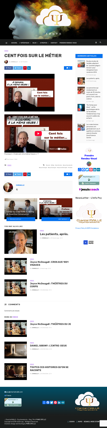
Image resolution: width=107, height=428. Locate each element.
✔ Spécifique (24, 43)
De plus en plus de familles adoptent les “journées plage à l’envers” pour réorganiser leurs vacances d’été (93, 66)
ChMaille (14, 62)
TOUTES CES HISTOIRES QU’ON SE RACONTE (49, 368)
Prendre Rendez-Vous (68, 43)
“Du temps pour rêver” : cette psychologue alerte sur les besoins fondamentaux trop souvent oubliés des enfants (93, 111)
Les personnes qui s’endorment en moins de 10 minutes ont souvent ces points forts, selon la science (93, 93)
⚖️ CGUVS (71, 422)
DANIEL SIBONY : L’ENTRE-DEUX (48, 345)
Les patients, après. (54, 234)
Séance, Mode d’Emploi (93, 422)
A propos (43, 43)
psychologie (43, 167)
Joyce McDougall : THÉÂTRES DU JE (50, 324)
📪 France (7, 395)
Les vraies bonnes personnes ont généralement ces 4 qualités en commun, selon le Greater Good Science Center (93, 131)
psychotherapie (62, 167)
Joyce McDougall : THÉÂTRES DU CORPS (49, 285)
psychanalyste (68, 165)
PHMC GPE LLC (41, 419)
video (70, 167)
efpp (53, 165)
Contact (54, 43)
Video (6, 50)
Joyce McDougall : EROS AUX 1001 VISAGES (49, 263)
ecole (48, 165)
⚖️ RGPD (79, 422)
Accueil (14, 43)
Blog (34, 43)
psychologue (52, 167)
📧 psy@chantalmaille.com (13, 392)
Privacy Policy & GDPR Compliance (87, 228)
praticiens (59, 165)
